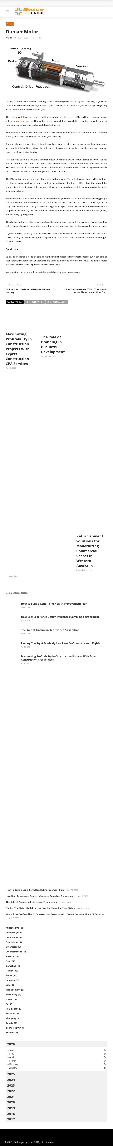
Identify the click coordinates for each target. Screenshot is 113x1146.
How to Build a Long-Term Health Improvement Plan (54, 603)
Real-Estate (12, 1008)
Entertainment (14, 951)
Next (17, 576)
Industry (10, 980)
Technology (12, 1027)
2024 (11, 1079)
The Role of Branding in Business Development (53, 344)
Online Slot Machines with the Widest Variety (28, 291)
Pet (8, 1003)
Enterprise (11, 946)
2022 (11, 1091)
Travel (9, 1032)
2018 (11, 1113)
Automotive (12, 927)
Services (10, 1013)
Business (10, 24)
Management (13, 989)
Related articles (15, 302)
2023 (11, 1085)
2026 (11, 1044)
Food (8, 961)
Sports (9, 1022)
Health (9, 970)
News (9, 999)
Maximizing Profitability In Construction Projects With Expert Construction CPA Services (19, 349)
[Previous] (8, 879)
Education (11, 942)
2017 (11, 1119)
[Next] (13, 879)
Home (9, 975)
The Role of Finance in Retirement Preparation (50, 630)
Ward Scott (11, 37)
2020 (11, 1102)
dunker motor (20, 120)
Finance (10, 956)
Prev (11, 576)
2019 (11, 1108)
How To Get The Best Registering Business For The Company (44, 3)
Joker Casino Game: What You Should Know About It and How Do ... (85, 291)
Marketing (11, 994)
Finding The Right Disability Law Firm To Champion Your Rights (60, 643)
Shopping (11, 1018)
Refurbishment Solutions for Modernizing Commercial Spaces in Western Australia (89, 551)
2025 (11, 1074)
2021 (11, 1096)
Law (8, 984)
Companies (12, 937)
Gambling (11, 965)
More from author (35, 302)
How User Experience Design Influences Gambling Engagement (60, 617)
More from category (57, 302)
